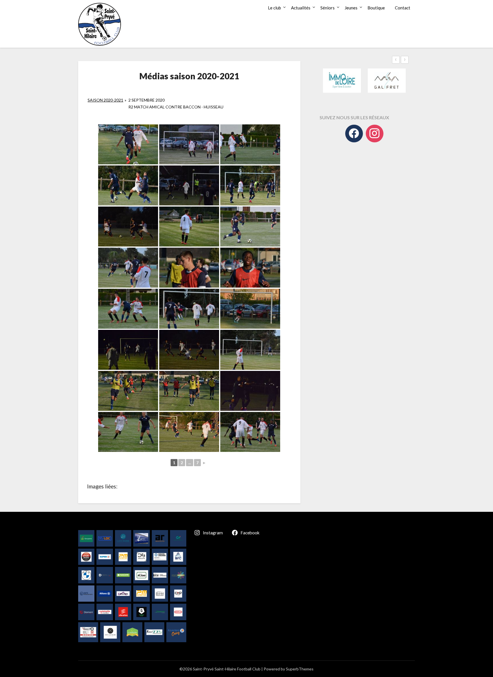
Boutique (376, 7)
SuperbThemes (300, 668)
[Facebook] (354, 133)
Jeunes (351, 7)
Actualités (300, 7)
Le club (274, 7)
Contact (402, 7)
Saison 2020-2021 (105, 100)
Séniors (327, 7)
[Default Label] (374, 133)
